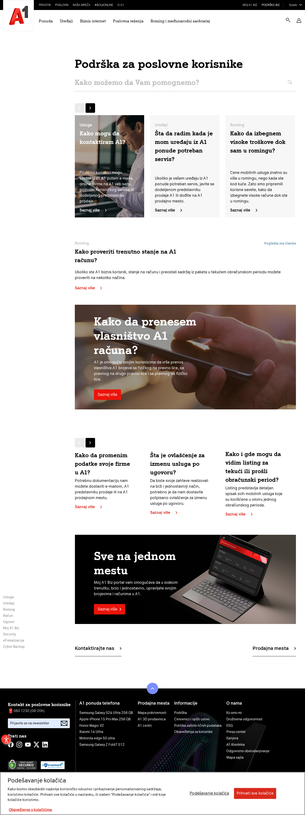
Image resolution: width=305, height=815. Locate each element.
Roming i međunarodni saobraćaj (180, 21)
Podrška (180, 713)
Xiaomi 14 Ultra (91, 732)
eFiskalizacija (13, 640)
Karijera (232, 738)
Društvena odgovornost (244, 719)
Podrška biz (271, 5)
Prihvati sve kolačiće (255, 793)
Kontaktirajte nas (94, 648)
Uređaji (66, 21)
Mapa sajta (235, 758)
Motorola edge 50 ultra (97, 738)
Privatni (45, 5)
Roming (9, 610)
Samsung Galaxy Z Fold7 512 (102, 745)
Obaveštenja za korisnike (193, 732)
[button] (299, 21)
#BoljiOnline (104, 5)
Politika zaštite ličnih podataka (198, 726)
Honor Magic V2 (91, 726)
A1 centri (145, 726)
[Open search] (288, 20)
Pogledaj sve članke (280, 243)
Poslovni (61, 5)
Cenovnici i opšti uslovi (192, 719)
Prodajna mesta (271, 648)
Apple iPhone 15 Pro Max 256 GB (105, 719)
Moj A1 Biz (250, 5)
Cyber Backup (14, 647)
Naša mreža (81, 5)
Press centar (236, 732)
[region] (152, 793)
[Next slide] (90, 108)
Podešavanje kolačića (209, 793)
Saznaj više (90, 210)
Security (9, 634)
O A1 (120, 5)
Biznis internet (93, 21)
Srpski (293, 5)
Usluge (8, 597)
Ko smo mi (234, 713)
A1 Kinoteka (235, 745)
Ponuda (46, 21)
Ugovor (8, 622)
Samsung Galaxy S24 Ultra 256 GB (106, 713)
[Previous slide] (79, 108)
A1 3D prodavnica (152, 719)
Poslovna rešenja (128, 21)
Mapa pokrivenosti (152, 713)
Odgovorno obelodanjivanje (247, 751)
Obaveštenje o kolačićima (30, 810)
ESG (229, 726)
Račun (8, 616)
